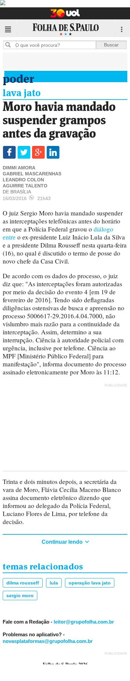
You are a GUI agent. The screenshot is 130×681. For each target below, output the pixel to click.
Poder (18, 77)
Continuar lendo (63, 542)
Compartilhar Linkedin (53, 152)
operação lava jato (90, 582)
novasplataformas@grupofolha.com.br (48, 641)
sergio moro (20, 595)
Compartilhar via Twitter (23, 152)
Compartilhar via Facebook (9, 152)
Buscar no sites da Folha (10, 44)
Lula (54, 582)
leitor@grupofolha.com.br (84, 622)
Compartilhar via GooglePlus (38, 152)
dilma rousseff (22, 582)
